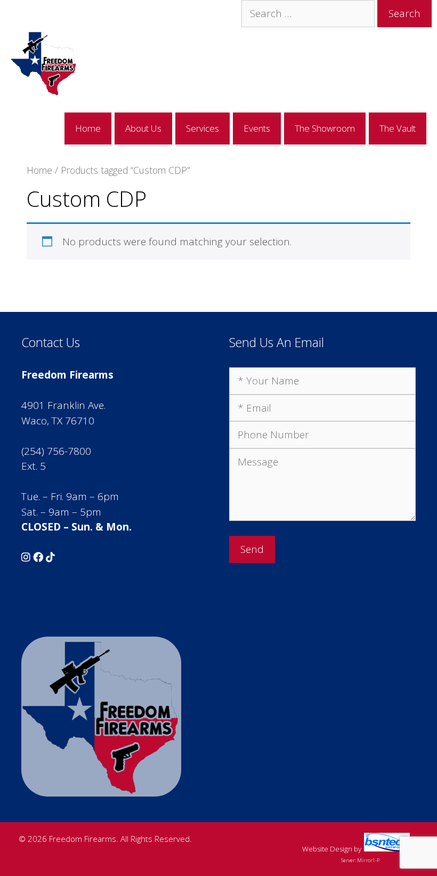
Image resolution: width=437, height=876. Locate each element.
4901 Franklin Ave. (63, 405)
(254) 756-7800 (56, 451)
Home (88, 128)
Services (202, 128)
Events (257, 128)
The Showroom (325, 128)
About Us (143, 128)
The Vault (397, 128)
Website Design (327, 849)
